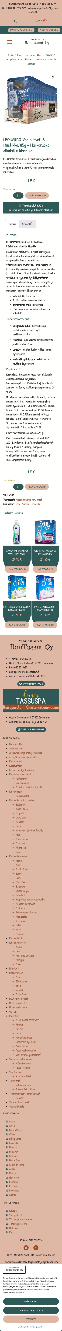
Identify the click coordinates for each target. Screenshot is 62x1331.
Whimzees (21, 848)
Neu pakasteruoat (24, 1038)
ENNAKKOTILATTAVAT (27, 1020)
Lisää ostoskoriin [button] (17, 569)
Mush (18, 826)
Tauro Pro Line (23, 1068)
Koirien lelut (15, 938)
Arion (18, 865)
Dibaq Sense (22, 809)
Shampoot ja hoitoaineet (21, 1059)
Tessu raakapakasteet (26, 1050)
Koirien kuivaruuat (18, 856)
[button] (15, 21)
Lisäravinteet (16, 973)
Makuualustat (22, 796)
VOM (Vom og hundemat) (28, 1055)
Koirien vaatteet (17, 943)
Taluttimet (14, 1081)
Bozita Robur (22, 869)
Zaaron (19, 934)
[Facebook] (26, 1247)
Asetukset (31, 1319)
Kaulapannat (15, 761)
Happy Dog (21, 813)
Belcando (20, 805)
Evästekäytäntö (23, 1326)
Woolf (18, 852)
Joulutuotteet (16, 748)
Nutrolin (20, 990)
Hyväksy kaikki (31, 1301)
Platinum (20, 908)
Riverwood (20, 843)
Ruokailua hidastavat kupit (29, 787)
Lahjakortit (14, 968)
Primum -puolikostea (26, 912)
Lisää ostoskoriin (37, 195)
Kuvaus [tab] (12, 224)
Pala (18, 835)
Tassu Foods (22, 994)
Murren (19, 1029)
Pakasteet (14, 1016)
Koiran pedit (15, 792)
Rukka (18, 964)
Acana (19, 861)
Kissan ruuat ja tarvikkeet (30, 55)
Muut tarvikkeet (17, 1003)
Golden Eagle (22, 891)
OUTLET (13, 1012)
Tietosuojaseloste (36, 1326)
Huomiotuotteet (23, 1076)
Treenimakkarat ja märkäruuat (24, 1094)
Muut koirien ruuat (18, 999)
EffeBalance (21, 981)
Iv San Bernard (23, 1063)
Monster (20, 822)
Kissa (17, 504)
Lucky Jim (21, 817)
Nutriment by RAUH (25, 1042)
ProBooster (21, 917)
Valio (18, 925)
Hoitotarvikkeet (17, 744)
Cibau (18, 878)
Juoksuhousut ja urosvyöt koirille (25, 753)
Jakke (18, 986)
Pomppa (20, 960)
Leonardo (35, 504)
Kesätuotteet (15, 766)
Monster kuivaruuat (25, 904)
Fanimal (20, 1025)
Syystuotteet (15, 1072)
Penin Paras (22, 839)
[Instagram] (35, 1247)
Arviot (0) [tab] (27, 224)
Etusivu (10, 55)
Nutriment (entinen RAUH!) (29, 830)
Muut (18, 951)
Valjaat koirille (16, 1107)
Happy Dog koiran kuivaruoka (30, 899)
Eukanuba (20, 887)
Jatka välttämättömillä (31, 1310)
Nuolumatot (21, 779)
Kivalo (19, 947)
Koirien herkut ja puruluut (22, 800)
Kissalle (25, 504)
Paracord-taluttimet (26, 1089)
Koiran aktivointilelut (20, 774)
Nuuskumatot (22, 783)
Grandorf (20, 895)
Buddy (19, 874)
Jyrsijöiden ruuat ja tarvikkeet (24, 757)
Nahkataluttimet (24, 1085)
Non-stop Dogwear (25, 956)
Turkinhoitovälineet (19, 1102)
